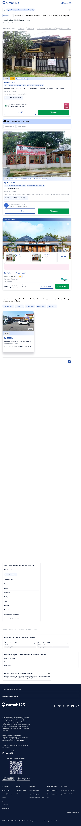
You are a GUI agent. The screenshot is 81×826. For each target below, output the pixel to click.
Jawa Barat (21, 629)
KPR (17, 794)
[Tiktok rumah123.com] (77, 706)
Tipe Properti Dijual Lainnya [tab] (11, 689)
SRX (48, 797)
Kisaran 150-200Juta (11, 575)
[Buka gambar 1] (33, 256)
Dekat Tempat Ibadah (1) (67, 28)
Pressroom (5, 805)
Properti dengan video (33, 16)
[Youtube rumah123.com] (68, 706)
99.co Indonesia (52, 790)
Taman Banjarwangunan (11, 662)
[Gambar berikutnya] (68, 240)
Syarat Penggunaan (34, 794)
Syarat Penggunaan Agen (36, 797)
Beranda (5, 629)
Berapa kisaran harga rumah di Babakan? (18, 673)
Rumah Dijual (12, 629)
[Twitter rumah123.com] (59, 706)
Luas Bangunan (64, 16)
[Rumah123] (11, 3)
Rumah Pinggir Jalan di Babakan (12, 618)
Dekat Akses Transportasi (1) (47, 28)
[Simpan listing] (68, 34)
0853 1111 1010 (20, 740)
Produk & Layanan (7, 794)
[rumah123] (13, 705)
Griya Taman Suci (9, 658)
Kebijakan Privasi (34, 790)
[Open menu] (77, 3)
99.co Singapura (52, 794)
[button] (35, 10)
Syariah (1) (30, 28)
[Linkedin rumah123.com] (72, 706)
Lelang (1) (21, 28)
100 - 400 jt (9, 126)
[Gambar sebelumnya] (5, 240)
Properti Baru (18, 16)
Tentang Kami (6, 790)
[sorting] (12, 15)
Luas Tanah (53, 16)
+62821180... (47, 286)
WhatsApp (63, 286)
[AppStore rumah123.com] (8, 778)
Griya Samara (8, 665)
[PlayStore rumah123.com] (23, 778)
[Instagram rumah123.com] (63, 706)
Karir (3, 801)
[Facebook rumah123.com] (55, 706)
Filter (6, 16)
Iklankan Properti (21, 790)
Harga (45, 16)
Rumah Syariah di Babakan (11, 614)
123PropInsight (6, 808)
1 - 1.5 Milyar (22, 126)
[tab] (21, 570)
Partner (4, 797)
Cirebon (28, 629)
